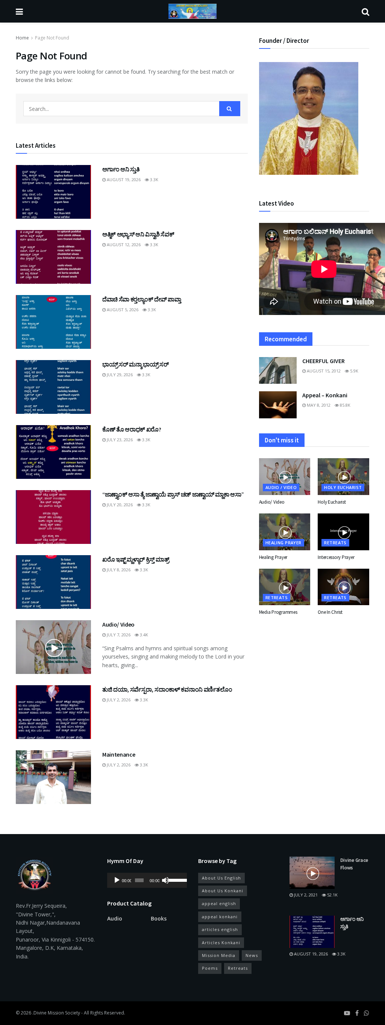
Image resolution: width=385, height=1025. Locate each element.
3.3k (153, 179)
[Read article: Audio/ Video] (53, 647)
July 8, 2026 (118, 569)
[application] (147, 880)
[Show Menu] (19, 11)
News (252, 955)
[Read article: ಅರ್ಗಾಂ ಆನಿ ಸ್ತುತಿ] (53, 192)
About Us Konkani (222, 890)
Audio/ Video (118, 624)
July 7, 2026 (118, 634)
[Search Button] (365, 11)
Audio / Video (281, 487)
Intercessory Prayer (336, 557)
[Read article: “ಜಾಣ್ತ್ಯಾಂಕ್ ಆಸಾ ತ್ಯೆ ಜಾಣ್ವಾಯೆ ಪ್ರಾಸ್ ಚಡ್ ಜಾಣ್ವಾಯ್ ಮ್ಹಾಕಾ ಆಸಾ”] (53, 517)
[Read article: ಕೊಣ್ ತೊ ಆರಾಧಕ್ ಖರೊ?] (53, 452)
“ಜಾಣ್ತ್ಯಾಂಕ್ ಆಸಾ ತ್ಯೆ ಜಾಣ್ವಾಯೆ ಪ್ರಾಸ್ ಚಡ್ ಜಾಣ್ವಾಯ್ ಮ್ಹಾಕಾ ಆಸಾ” (173, 494)
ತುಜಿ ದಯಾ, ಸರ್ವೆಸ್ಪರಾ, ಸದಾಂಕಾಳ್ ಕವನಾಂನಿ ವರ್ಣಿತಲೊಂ (167, 689)
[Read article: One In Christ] (343, 587)
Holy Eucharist (343, 487)
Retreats (238, 968)
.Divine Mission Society (56, 1013)
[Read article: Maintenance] (53, 777)
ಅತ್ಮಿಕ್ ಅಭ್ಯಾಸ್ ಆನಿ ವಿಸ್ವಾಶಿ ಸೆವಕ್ (138, 234)
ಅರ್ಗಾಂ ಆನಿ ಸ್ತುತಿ (120, 169)
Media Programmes (278, 612)
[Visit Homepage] (192, 11)
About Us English (221, 878)
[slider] (175, 879)
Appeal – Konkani (324, 395)
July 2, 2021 (305, 895)
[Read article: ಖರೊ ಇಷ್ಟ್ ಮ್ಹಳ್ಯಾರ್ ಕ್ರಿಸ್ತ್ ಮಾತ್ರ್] (53, 582)
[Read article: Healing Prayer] (285, 531)
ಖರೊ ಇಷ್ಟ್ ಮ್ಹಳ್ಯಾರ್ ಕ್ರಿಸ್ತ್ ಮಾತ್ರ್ (135, 559)
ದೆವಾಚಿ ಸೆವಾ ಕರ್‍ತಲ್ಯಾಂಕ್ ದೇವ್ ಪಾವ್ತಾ (141, 299)
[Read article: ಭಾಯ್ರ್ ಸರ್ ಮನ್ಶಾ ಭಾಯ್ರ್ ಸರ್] (53, 387)
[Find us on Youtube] (347, 1013)
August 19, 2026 (123, 179)
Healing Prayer (283, 542)
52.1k (332, 895)
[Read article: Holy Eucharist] (343, 476)
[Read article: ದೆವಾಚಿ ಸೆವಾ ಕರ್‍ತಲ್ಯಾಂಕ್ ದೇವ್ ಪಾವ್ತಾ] (53, 322)
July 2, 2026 (118, 700)
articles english (220, 929)
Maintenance (118, 754)
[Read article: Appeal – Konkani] (278, 404)
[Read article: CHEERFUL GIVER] (278, 370)
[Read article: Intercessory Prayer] (343, 531)
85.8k (344, 405)
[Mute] (165, 880)
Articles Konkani (221, 942)
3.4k (143, 634)
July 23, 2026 (119, 439)
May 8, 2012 (318, 405)
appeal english (219, 903)
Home (22, 38)
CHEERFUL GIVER (323, 361)
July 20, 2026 (119, 504)
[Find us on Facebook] (357, 1013)
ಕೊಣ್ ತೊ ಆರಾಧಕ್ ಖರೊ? (131, 429)
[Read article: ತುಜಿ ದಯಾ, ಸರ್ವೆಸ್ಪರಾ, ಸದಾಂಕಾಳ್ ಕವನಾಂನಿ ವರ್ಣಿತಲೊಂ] (53, 712)
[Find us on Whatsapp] (366, 1013)
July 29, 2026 (119, 374)
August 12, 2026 (123, 244)
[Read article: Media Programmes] (285, 587)
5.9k (353, 371)
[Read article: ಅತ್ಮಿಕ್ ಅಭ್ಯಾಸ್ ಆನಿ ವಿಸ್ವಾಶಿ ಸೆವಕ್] (53, 257)
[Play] (117, 880)
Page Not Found (52, 38)
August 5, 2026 (122, 309)
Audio (114, 918)
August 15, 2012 (323, 371)
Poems (210, 968)
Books (159, 918)
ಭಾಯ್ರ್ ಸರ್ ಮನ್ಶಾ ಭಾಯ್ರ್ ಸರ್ (135, 364)
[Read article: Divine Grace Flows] (312, 873)
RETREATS (335, 542)
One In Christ (330, 612)
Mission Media (218, 955)
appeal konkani (220, 916)
